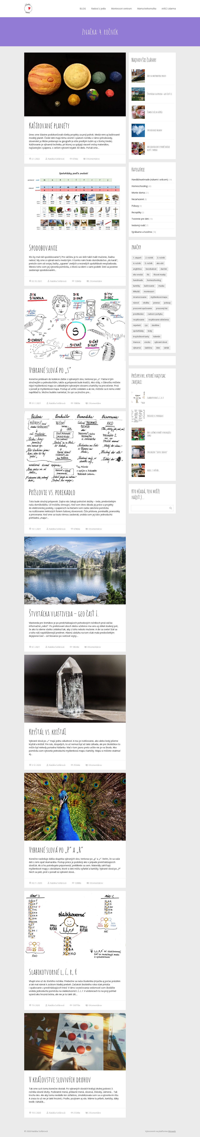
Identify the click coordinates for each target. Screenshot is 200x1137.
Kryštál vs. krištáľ (47, 731)
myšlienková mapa (159, 297)
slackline (155, 325)
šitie (158, 347)
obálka (146, 302)
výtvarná (137, 347)
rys (146, 325)
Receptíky (136, 212)
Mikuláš (136, 291)
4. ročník (137, 263)
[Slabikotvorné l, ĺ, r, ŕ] (138, 397)
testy (150, 331)
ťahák (166, 347)
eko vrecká (138, 274)
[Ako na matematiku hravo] (138, 76)
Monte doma (138, 192)
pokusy (167, 302)
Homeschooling (140, 186)
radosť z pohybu (155, 314)
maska (161, 286)
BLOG (83, 8)
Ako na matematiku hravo (156, 75)
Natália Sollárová (56, 158)
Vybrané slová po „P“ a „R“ (56, 849)
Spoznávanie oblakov (154, 130)
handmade (138, 280)
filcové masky (159, 274)
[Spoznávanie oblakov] (138, 130)
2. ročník (149, 257)
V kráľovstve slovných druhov (60, 1079)
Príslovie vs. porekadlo (52, 492)
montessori (149, 291)
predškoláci (138, 314)
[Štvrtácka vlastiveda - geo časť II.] (138, 94)
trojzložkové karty (141, 336)
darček (164, 269)
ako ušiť (160, 263)
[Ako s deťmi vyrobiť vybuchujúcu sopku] (138, 434)
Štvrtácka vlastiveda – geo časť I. (64, 613)
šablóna (148, 347)
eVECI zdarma (169, 8)
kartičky (136, 286)
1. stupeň (137, 257)
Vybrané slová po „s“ (50, 370)
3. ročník (161, 257)
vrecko (147, 342)
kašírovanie (149, 286)
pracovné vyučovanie (142, 308)
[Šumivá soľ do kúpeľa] (138, 112)
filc (148, 274)
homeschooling (154, 280)
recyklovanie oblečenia (158, 319)
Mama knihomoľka (146, 8)
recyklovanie (138, 319)
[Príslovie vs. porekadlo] (138, 415)
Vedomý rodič (138, 225)
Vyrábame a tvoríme (142, 231)
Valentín (156, 336)
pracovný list (161, 308)
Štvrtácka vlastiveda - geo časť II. (159, 94)
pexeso (156, 302)
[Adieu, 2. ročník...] (138, 470)
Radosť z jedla (98, 8)
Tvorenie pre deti (140, 218)
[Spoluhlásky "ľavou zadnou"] (138, 452)
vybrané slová (161, 342)
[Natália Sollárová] (28, 8)
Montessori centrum (121, 8)
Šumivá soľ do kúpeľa (154, 112)
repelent (137, 325)
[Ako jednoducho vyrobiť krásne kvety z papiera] (138, 148)
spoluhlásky (138, 331)
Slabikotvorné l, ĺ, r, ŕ (53, 972)
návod (136, 302)
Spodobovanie (43, 247)
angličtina (137, 269)
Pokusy (135, 205)
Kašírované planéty (49, 125)
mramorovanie (139, 297)
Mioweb (172, 1131)
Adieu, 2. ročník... (153, 470)
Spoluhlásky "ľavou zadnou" (157, 452)
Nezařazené (138, 199)
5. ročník (148, 263)
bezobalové (151, 269)
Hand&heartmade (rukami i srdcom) (150, 179)
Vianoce (136, 342)
